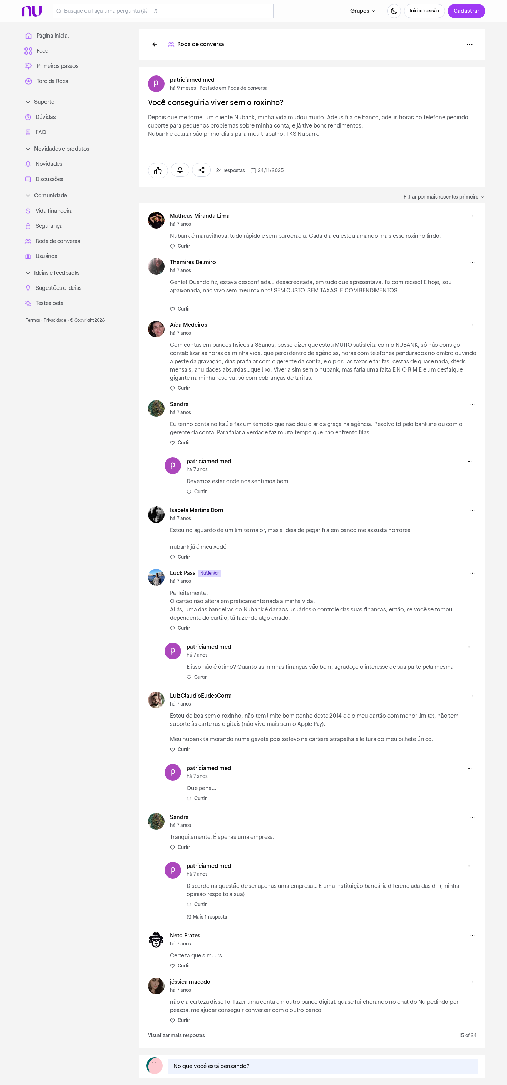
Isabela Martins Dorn (196, 510)
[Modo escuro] (394, 11)
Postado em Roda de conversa (233, 88)
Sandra (179, 404)
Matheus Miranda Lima (200, 216)
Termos (33, 320)
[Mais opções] (472, 216)
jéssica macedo (190, 982)
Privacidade (55, 320)
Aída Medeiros (188, 325)
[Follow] (180, 170)
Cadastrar (466, 11)
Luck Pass (183, 573)
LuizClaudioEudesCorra (201, 696)
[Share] (201, 170)
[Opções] (470, 44)
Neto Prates (185, 936)
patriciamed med (192, 80)
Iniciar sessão (424, 11)
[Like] (158, 170)
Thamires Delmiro (193, 262)
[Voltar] (155, 44)
